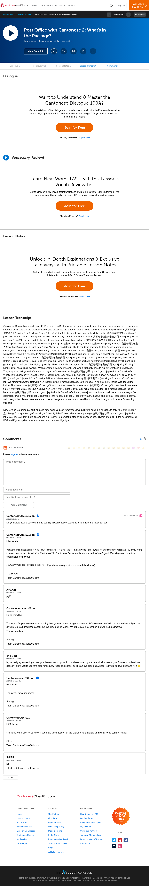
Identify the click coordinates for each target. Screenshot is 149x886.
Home (19, 814)
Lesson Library (8, 15)
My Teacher (60, 5)
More (70, 5)
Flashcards (22, 822)
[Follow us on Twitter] (114, 840)
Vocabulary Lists (24, 826)
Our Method (53, 814)
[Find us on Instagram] (120, 846)
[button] (111, 5)
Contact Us (85, 843)
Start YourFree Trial (137, 5)
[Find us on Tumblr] (114, 846)
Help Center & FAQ (89, 814)
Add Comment (18, 505)
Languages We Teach (58, 839)
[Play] (6, 157)
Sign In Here (84, 138)
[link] (109, 14)
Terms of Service (104, 880)
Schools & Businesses (58, 843)
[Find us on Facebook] (126, 840)
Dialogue (14, 66)
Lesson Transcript (88, 66)
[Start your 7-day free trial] (121, 816)
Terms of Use (124, 878)
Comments (112, 66)
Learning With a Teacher (91, 839)
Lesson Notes (62, 66)
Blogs (50, 847)
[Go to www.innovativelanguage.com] (74, 872)
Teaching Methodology (90, 835)
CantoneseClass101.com (92, 878)
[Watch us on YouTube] (120, 840)
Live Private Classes (26, 831)
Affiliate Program (56, 852)
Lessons (33, 5)
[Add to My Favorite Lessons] (64, 51)
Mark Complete (36, 51)
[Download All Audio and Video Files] (93, 51)
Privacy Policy (110, 878)
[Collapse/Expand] (74, 439)
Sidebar (141, 14)
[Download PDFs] (83, 51)
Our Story (52, 818)
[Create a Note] (73, 51)
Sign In (121, 5)
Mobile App (22, 843)
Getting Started (87, 818)
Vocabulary (45, 5)
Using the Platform (88, 831)
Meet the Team (55, 822)
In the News (53, 835)
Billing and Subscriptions (91, 822)
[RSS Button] (5, 447)
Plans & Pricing (55, 831)
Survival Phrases (24, 15)
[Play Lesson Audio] (10, 33)
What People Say (56, 826)
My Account (85, 826)
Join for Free (74, 127)
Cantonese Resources (27, 835)
